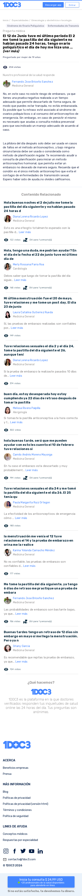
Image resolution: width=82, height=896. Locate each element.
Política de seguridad (15, 816)
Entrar (72, 5)
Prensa (7, 774)
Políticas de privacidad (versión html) (25, 804)
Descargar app (53, 5)
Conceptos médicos (15, 834)
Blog (5, 791)
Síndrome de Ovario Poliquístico (25, 25)
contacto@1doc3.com (19, 859)
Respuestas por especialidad (20, 840)
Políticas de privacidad (17, 798)
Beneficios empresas (15, 767)
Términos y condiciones (17, 810)
